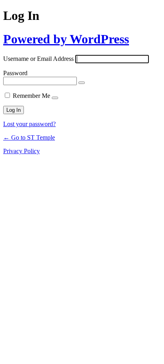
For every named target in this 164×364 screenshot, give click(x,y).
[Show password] (81, 83)
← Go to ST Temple (29, 137)
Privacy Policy (21, 151)
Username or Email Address (38, 58)
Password (15, 73)
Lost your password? (29, 124)
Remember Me (31, 95)
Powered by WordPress (66, 39)
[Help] (55, 98)
